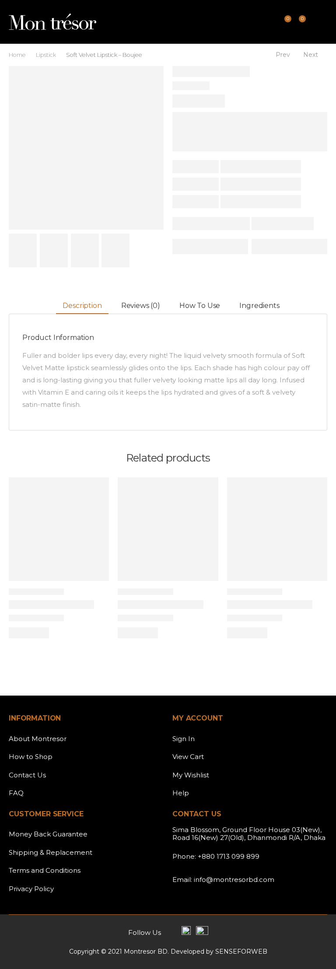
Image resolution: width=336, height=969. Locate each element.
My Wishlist (190, 775)
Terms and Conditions (44, 870)
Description (82, 305)
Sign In (183, 739)
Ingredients (259, 305)
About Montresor (37, 739)
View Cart (188, 756)
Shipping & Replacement (50, 852)
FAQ (16, 793)
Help (180, 793)
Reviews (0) (140, 305)
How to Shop (30, 756)
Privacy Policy (31, 889)
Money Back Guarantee (48, 834)
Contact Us (27, 775)
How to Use (199, 305)
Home (17, 55)
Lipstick (46, 55)
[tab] (82, 306)
